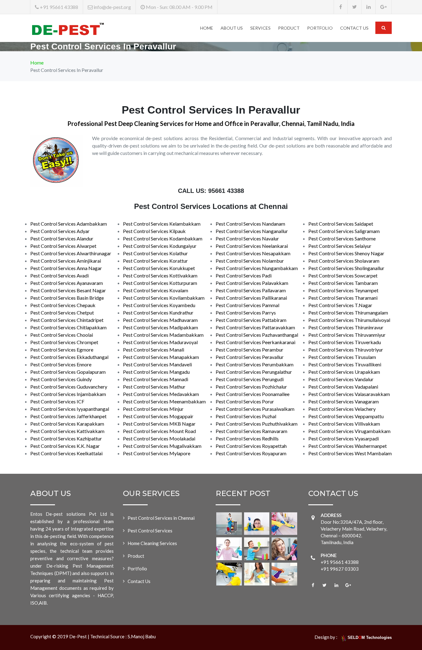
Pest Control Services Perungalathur (254, 372)
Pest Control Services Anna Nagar (66, 268)
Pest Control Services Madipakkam (160, 327)
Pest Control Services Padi (244, 275)
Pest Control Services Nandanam (250, 224)
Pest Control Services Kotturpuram (160, 283)
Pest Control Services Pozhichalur (251, 387)
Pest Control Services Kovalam (155, 290)
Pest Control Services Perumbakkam (254, 364)
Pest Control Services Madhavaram (160, 320)
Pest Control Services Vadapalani (343, 387)
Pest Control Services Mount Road (159, 431)
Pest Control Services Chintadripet (66, 320)
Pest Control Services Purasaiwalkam (255, 409)
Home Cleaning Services (152, 543)
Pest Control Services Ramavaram (251, 431)
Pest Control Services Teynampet (343, 290)
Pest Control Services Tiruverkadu (344, 342)
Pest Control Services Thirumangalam (348, 312)
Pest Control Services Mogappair (158, 416)
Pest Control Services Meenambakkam (164, 401)
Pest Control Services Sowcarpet (343, 275)
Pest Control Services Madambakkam (163, 335)
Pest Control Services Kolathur (155, 253)
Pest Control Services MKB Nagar (159, 424)
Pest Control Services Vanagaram (343, 401)
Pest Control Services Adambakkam (68, 224)
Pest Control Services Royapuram (251, 453)
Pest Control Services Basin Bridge (67, 298)
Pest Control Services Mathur (154, 387)
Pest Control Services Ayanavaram (66, 283)
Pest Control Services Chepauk (62, 305)
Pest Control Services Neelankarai (252, 246)
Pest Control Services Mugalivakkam (162, 446)
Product (289, 28)
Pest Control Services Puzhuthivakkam (257, 424)
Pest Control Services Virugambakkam (349, 431)
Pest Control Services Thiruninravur (345, 327)
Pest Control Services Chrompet (64, 342)
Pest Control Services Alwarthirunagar (70, 253)
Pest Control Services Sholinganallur (346, 268)
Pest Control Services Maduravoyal (160, 342)
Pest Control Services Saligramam (344, 231)
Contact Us (354, 28)
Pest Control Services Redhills (247, 438)
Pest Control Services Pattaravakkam (255, 327)
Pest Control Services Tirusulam (342, 357)
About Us (232, 28)
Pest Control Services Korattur (155, 261)
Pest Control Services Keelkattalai (66, 453)
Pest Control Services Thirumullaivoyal (349, 320)
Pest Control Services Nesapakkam (253, 253)
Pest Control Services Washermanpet (347, 446)
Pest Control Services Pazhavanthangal (257, 335)
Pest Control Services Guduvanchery (68, 387)
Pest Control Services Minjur (153, 409)
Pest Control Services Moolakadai (159, 438)
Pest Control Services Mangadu (156, 372)
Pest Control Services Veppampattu (346, 416)
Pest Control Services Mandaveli (157, 364)
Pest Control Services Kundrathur (158, 312)
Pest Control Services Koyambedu (159, 305)
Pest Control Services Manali (153, 349)
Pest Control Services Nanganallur (252, 231)
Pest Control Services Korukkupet (159, 268)
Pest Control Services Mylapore (156, 453)
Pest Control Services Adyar (60, 231)
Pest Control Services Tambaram (343, 283)
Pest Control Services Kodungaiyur (159, 246)
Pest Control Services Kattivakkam (67, 431)
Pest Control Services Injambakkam (68, 394)
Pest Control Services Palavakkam (252, 283)
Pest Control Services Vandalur (340, 379)
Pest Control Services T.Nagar (340, 305)
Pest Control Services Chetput (62, 312)
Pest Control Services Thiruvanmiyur (347, 335)
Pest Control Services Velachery (342, 409)
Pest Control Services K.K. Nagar (65, 446)
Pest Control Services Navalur (247, 238)
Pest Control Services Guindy (61, 379)
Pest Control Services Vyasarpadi (343, 438)
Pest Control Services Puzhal (246, 416)
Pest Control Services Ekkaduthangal (69, 357)
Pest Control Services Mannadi (155, 379)
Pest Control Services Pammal (247, 305)
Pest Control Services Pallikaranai (251, 298)
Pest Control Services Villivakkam (344, 424)
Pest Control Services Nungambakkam (257, 268)
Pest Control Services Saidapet (340, 224)
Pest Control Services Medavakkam (161, 394)
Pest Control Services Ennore (60, 364)
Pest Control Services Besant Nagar (68, 290)
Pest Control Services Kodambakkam (162, 238)
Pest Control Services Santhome (342, 238)
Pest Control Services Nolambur (250, 261)
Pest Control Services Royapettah (251, 446)
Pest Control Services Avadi (59, 275)
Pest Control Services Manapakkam (161, 357)
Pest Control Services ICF (57, 401)
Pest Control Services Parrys (246, 312)
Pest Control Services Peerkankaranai (255, 342)
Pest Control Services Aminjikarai (65, 261)
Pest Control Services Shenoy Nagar (346, 253)
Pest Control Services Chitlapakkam (68, 327)
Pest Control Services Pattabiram (251, 320)
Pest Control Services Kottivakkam (160, 275)
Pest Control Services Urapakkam (344, 372)
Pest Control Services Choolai (61, 335)
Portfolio (320, 28)
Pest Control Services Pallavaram (251, 290)
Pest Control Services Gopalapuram (68, 372)
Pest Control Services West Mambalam (350, 453)
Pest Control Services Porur (245, 401)
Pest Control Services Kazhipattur (66, 438)
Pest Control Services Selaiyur (339, 246)
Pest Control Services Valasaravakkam (349, 394)
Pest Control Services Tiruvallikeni (344, 364)
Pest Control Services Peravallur (250, 357)
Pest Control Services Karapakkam (67, 424)
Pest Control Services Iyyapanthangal (69, 409)
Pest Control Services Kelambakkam (161, 224)
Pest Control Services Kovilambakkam (164, 298)
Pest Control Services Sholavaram (343, 261)
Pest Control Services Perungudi (250, 379)
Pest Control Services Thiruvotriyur (345, 349)
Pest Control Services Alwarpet (63, 246)
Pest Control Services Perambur (249, 349)
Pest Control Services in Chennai (161, 518)
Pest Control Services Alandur (61, 238)
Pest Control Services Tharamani (343, 298)
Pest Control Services (150, 530)
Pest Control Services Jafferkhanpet (68, 416)
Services (260, 28)
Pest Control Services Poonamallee (252, 394)
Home (206, 28)
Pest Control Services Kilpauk (154, 231)
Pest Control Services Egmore (61, 349)
